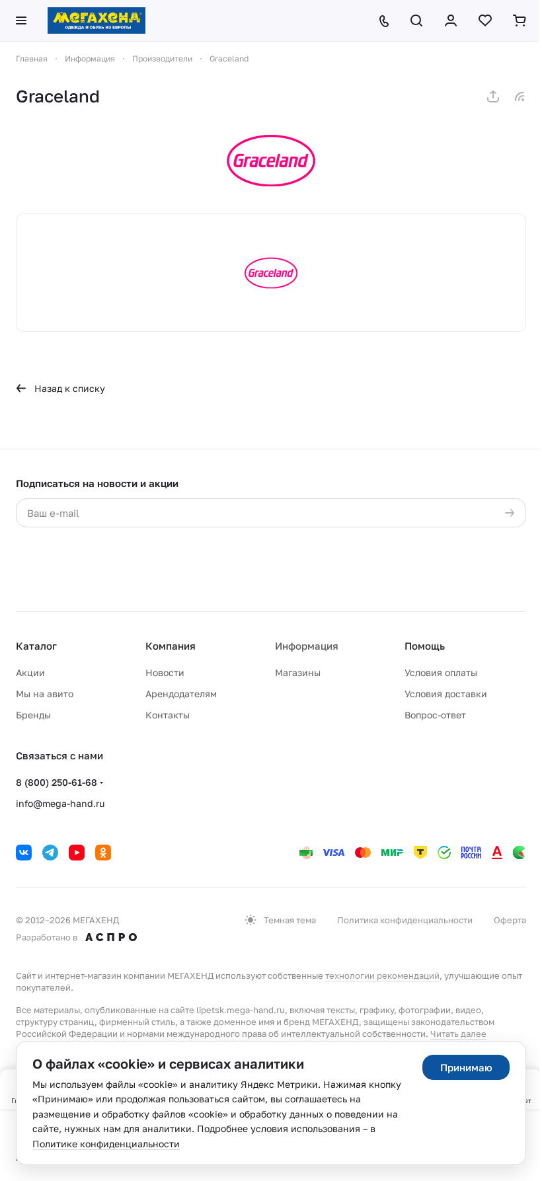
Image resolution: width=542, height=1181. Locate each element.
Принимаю (466, 1067)
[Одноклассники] (103, 852)
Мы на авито (44, 693)
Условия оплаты (441, 672)
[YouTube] (77, 852)
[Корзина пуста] (519, 20)
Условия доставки (446, 693)
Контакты (167, 714)
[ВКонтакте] (24, 852)
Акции (30, 672)
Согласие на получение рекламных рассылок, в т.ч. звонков (343, 579)
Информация (306, 646)
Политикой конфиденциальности (106, 552)
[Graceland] (271, 160)
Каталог (36, 646)
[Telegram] (50, 852)
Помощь (425, 646)
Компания (170, 646)
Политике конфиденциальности (106, 1143)
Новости (164, 672)
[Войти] (450, 20)
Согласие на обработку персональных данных (348, 540)
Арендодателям (181, 693)
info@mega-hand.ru (60, 803)
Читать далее (458, 1033)
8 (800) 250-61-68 (56, 782)
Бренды (33, 714)
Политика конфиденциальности (405, 920)
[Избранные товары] (485, 20)
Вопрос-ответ (435, 714)
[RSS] (519, 96)
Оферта (510, 920)
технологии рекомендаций (382, 975)
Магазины (298, 672)
